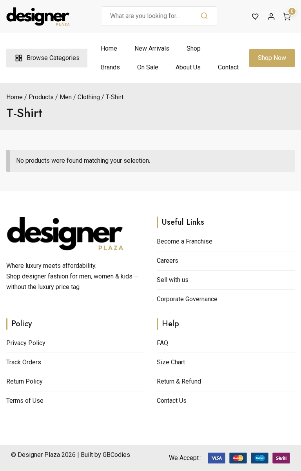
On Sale (147, 67)
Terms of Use (25, 400)
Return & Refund (179, 381)
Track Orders (23, 362)
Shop (194, 48)
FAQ (162, 343)
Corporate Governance (187, 299)
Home (109, 48)
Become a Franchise (184, 241)
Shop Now (272, 58)
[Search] (204, 16)
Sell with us (173, 280)
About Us (188, 67)
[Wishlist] (255, 16)
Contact (228, 67)
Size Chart (171, 362)
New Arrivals (151, 48)
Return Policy (24, 381)
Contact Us (172, 400)
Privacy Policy (25, 343)
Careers (167, 260)
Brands (110, 67)
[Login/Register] (271, 16)
